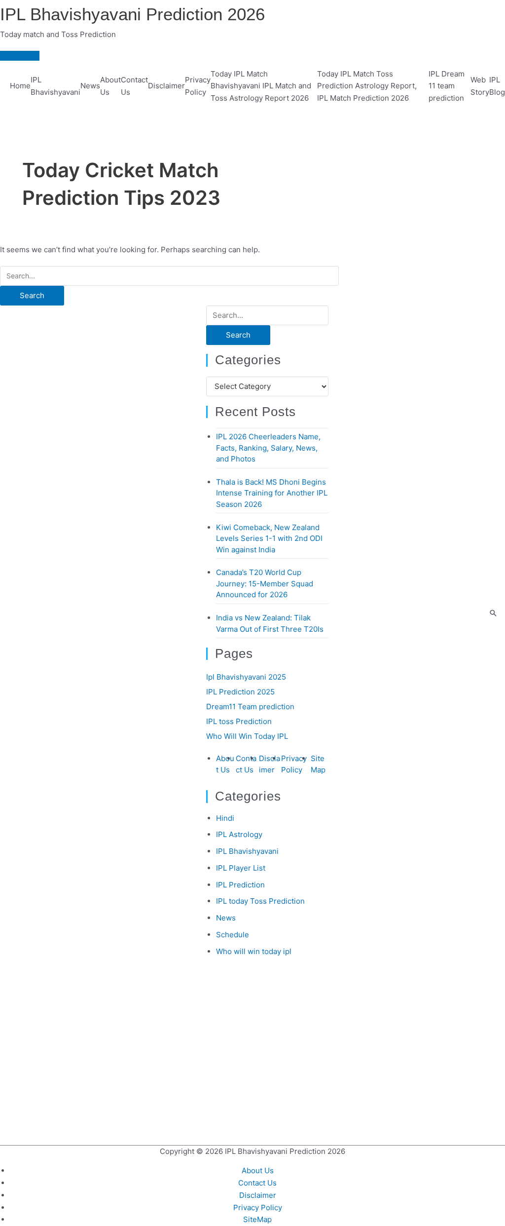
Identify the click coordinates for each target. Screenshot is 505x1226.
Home (20, 85)
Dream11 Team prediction (250, 706)
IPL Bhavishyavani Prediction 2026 (132, 14)
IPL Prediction (240, 884)
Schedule (232, 934)
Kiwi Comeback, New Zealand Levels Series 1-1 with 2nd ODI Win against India (269, 538)
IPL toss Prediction (239, 721)
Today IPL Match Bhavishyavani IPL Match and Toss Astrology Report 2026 (261, 86)
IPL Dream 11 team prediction (447, 86)
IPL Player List (240, 868)
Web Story (479, 86)
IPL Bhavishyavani (55, 86)
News (90, 85)
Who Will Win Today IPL (247, 736)
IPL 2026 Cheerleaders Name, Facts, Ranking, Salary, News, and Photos (268, 447)
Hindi (225, 818)
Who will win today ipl (253, 951)
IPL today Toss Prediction (260, 901)
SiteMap (257, 1219)
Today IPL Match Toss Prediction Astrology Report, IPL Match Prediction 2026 (367, 86)
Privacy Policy (198, 86)
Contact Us (134, 86)
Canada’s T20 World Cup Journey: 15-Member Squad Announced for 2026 (264, 583)
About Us (110, 86)
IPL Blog (497, 86)
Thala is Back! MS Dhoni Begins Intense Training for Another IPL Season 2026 (271, 493)
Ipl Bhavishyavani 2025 (246, 677)
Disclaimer (166, 85)
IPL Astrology (239, 834)
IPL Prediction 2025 (240, 691)
